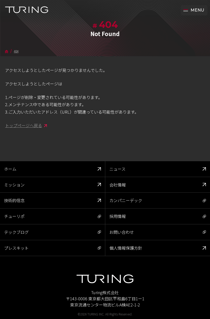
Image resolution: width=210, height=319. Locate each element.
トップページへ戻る (23, 125)
